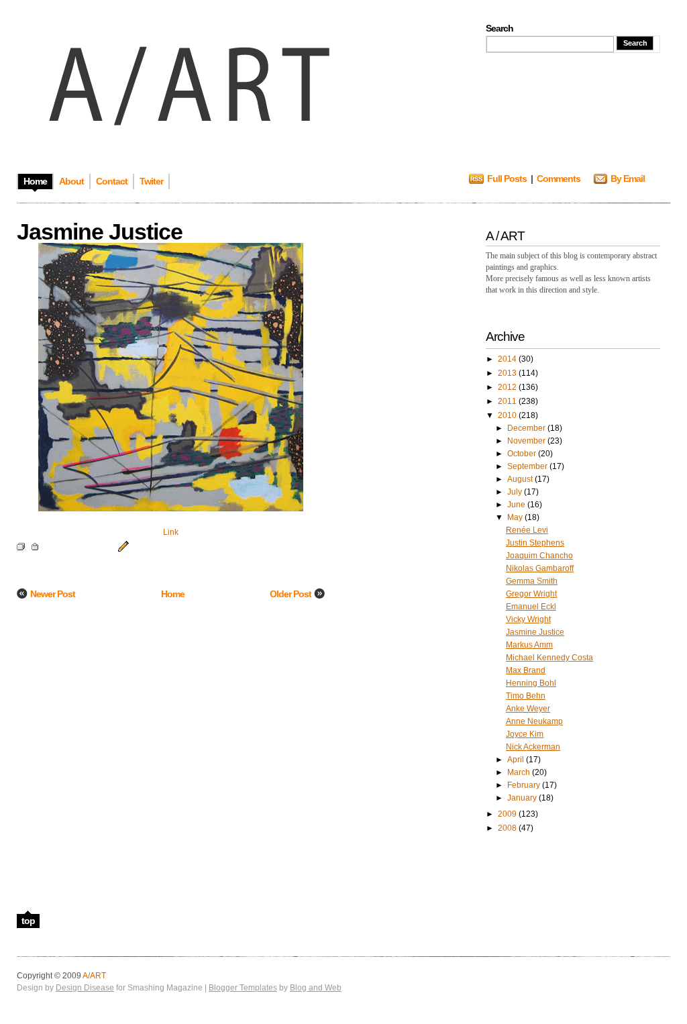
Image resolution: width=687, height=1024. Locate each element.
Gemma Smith (532, 581)
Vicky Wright (528, 619)
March (519, 772)
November (527, 441)
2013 (508, 373)
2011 (508, 401)
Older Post (290, 593)
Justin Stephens (535, 543)
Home (172, 593)
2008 (508, 828)
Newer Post (52, 593)
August (521, 479)
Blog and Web (315, 987)
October (522, 453)
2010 (508, 415)
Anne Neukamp (534, 721)
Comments (558, 178)
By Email (628, 178)
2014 (508, 359)
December (527, 428)
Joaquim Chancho (539, 555)
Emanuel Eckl (531, 606)
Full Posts (507, 178)
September (528, 466)
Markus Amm (529, 645)
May (516, 517)
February (524, 785)
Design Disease (85, 987)
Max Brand (525, 670)
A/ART (94, 975)
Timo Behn (525, 696)
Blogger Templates (243, 987)
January (523, 798)
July (515, 492)
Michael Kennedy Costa (549, 657)
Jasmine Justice (535, 632)
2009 (508, 814)
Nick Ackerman (533, 747)
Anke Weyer (528, 708)
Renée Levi (527, 530)
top (28, 920)
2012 (508, 387)
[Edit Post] (121, 545)
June (517, 504)
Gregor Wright (531, 594)
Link (170, 532)
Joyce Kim (524, 734)
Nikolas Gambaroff (540, 568)
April (516, 759)
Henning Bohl (531, 683)
